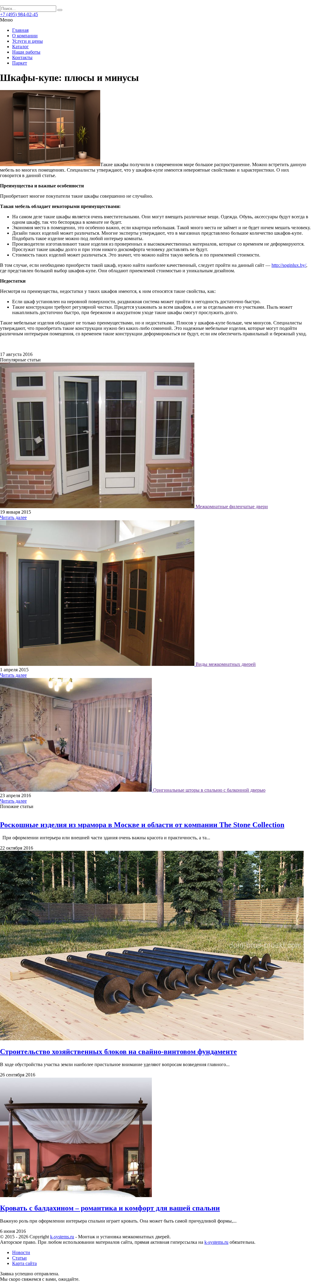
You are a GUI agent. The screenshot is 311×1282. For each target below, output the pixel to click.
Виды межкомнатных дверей (226, 664)
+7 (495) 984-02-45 (19, 14)
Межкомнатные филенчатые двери (232, 506)
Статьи (19, 1257)
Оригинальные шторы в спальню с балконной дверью (209, 790)
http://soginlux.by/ (289, 265)
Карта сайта (24, 1263)
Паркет (19, 62)
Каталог (20, 46)
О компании (25, 35)
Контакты (22, 57)
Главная (20, 30)
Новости (21, 1252)
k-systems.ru (62, 1236)
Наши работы (26, 52)
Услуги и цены (27, 41)
